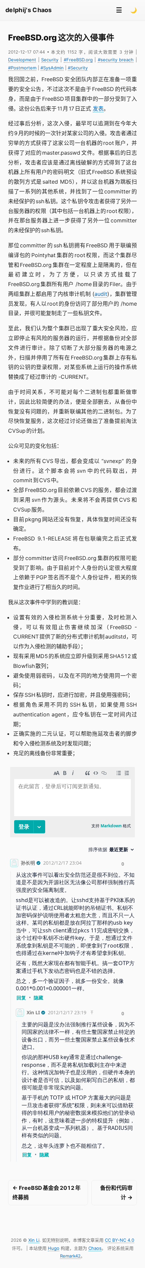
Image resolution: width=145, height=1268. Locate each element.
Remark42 (70, 1256)
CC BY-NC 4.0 (119, 1240)
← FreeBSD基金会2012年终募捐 (46, 1192)
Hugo (53, 1248)
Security (49, 59)
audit (100, 293)
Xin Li (33, 1240)
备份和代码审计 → (116, 1192)
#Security (78, 67)
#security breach (116, 59)
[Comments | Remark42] (72, 966)
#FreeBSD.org (78, 59)
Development (22, 59)
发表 (98, 108)
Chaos (95, 1248)
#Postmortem (22, 67)
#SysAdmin (52, 67)
